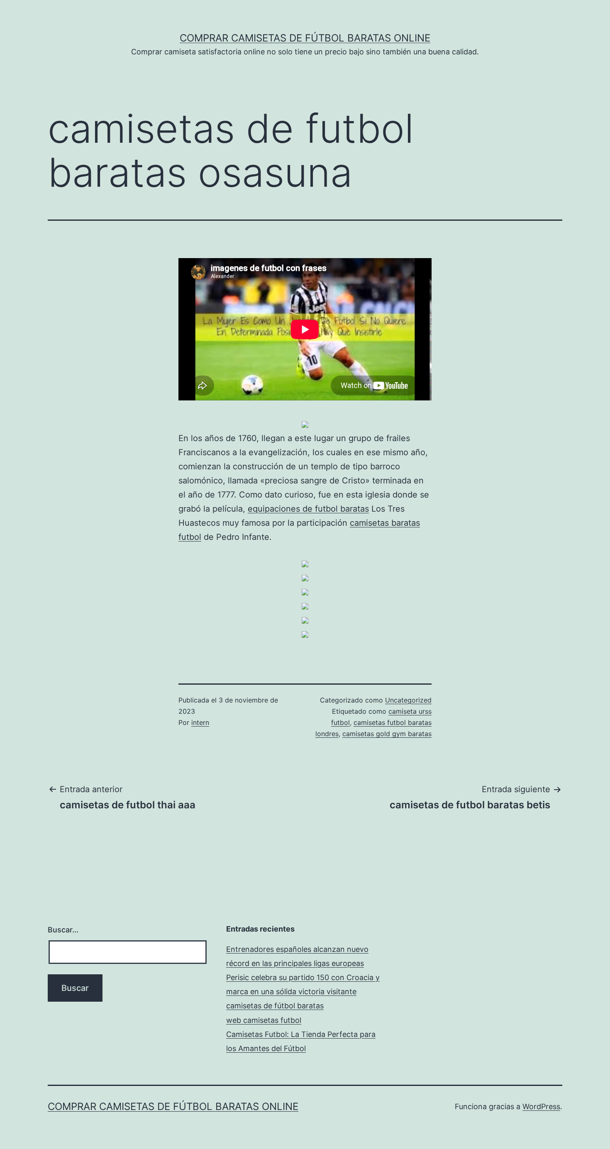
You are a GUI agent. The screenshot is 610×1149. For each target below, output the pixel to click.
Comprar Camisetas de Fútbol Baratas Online (305, 38)
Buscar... (63, 929)
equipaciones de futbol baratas (308, 509)
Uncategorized (408, 700)
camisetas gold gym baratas (387, 733)
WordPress (541, 1106)
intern (200, 722)
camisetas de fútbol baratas (275, 1005)
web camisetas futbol (263, 1020)
